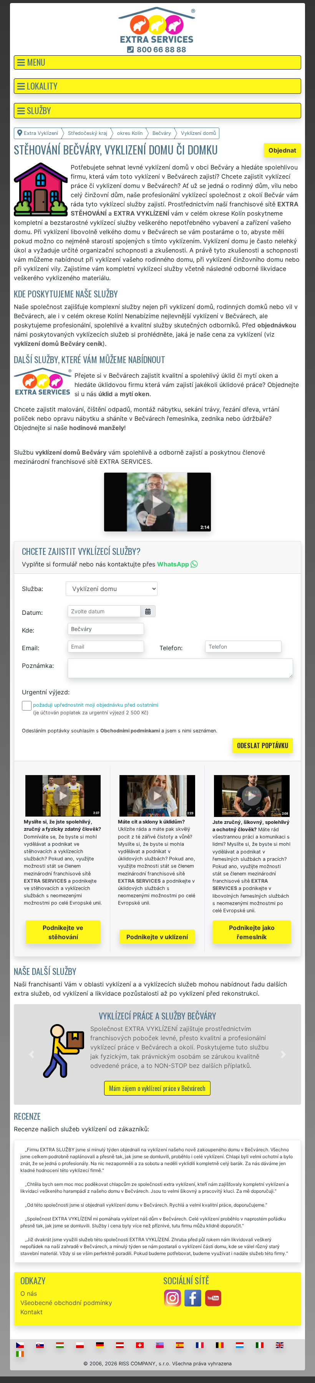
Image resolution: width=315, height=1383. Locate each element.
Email (30, 648)
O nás (28, 1293)
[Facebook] (193, 1297)
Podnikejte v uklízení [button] (157, 937)
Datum (31, 612)
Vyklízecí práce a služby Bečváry (157, 1015)
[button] (157, 62)
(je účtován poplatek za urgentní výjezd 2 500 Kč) (91, 713)
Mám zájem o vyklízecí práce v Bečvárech (157, 1088)
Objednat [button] (282, 150)
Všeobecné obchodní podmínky (66, 1303)
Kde (27, 630)
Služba (31, 589)
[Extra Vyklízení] (156, 24)
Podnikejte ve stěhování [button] (63, 932)
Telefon (170, 648)
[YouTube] (213, 1297)
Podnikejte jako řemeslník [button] (252, 932)
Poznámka (37, 665)
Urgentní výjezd (45, 692)
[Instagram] (172, 1297)
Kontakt (31, 1312)
